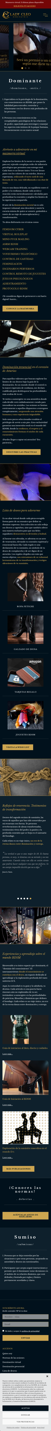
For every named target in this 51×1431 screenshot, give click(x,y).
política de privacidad (30, 1331)
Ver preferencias (25, 1422)
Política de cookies (13, 1427)
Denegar (25, 1415)
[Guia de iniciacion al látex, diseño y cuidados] (25, 1029)
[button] (47, 1376)
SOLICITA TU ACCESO (25, 6)
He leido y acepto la (22, 1331)
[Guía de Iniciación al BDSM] (25, 1077)
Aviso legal (40, 1427)
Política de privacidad (28, 1427)
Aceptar (25, 1408)
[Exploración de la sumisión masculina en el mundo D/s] (25, 1127)
